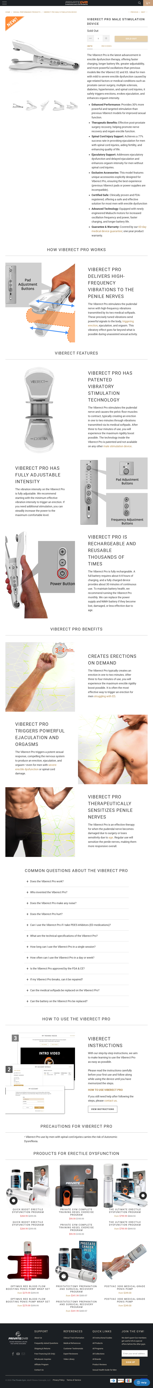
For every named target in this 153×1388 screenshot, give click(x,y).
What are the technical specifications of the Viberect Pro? (64, 935)
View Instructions (102, 1109)
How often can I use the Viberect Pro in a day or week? (62, 957)
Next (143, 12)
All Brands (96, 1359)
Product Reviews (99, 1364)
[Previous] (9, 55)
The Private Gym (19, 1380)
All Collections (98, 1354)
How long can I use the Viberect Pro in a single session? (63, 946)
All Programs (97, 1348)
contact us (110, 1100)
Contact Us (39, 1370)
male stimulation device (117, 446)
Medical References (72, 1343)
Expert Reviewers (71, 1354)
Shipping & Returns (42, 1348)
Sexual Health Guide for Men (104, 1370)
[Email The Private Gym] (23, 1354)
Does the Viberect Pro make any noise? (53, 903)
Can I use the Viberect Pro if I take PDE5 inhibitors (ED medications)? (70, 924)
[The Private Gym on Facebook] (13, 1354)
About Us (38, 1338)
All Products (97, 1343)
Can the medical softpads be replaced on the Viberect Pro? (65, 990)
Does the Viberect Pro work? (47, 881)
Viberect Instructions (105, 1042)
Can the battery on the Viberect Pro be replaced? (59, 1001)
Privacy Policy (58, 1380)
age (111, 837)
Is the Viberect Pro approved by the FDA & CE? (57, 968)
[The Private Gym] (76, 3)
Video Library (69, 1359)
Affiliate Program (41, 1364)
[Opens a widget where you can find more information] (142, 1383)
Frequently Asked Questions (46, 1343)
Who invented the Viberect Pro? (48, 892)
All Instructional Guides (102, 1338)
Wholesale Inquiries (42, 1359)
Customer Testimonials (73, 1348)
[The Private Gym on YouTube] (18, 1354)
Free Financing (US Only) (44, 1354)
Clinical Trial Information (74, 1338)
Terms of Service (74, 1380)
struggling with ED (104, 696)
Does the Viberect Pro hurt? (46, 914)
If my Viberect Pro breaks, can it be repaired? (56, 979)
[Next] (80, 55)
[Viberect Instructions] (40, 1074)
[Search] (139, 3)
